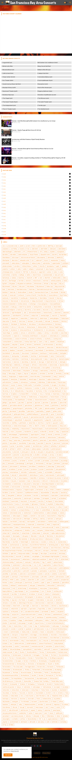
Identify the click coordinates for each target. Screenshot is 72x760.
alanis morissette (22, 254)
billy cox (61, 283)
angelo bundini (56, 263)
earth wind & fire (6, 382)
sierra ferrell (13, 623)
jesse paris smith (6, 455)
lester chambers (59, 501)
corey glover (43, 336)
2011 (36, 219)
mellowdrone (36, 527)
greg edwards (18, 420)
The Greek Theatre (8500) (10, 102)
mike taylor (13, 539)
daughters (12, 350)
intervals (50, 434)
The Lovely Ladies (18, 666)
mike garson (25, 536)
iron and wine (5, 437)
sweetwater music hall (37, 646)
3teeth (22, 246)
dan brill (22, 344)
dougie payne (12, 376)
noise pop (64, 556)
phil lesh (51, 576)
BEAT (36, 277)
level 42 (17, 504)
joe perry (14, 460)
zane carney (41, 722)
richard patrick (56, 594)
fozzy (41, 394)
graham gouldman (7, 417)
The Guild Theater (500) (45, 102)
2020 (36, 192)
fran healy (47, 394)
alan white (5, 254)
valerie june (13, 704)
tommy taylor (25, 690)
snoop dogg (65, 626)
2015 (36, 207)
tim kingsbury (31, 684)
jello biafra (46, 449)
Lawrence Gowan (6, 498)
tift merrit (5, 684)
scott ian (21, 617)
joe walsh (37, 460)
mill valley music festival (36, 539)
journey (40, 472)
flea (65, 391)
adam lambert (62, 248)
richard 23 (47, 594)
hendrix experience (53, 425)
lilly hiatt (42, 504)
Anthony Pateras (26, 266)
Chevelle (14, 321)
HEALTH (37, 425)
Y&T (40, 719)
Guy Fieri (48, 423)
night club (13, 553)
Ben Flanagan (12, 280)
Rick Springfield (29, 597)
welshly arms (59, 713)
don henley (59, 373)
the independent (41, 663)
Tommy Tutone (45, 690)
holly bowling (5, 428)
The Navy (27, 669)
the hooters (31, 663)
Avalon (55, 272)
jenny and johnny (6, 452)
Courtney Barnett (7, 341)
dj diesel (61, 370)
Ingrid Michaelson (23, 434)
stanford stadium (14, 632)
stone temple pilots (31, 640)
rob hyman (5, 603)
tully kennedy (6, 701)
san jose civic (15, 614)
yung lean (4, 722)
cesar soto (54, 315)
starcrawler (35, 632)
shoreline (4, 623)
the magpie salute (30, 666)
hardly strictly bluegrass (20, 425)
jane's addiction (53, 440)
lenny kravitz (24, 501)
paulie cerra (23, 574)
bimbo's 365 (50, 286)
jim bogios (45, 455)
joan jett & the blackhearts (40, 457)
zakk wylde (32, 722)
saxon (65, 614)
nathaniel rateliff (36, 547)
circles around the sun (25, 330)
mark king (35, 518)
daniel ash (5, 347)
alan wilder (13, 254)
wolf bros (22, 719)
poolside (49, 579)
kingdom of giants (29, 489)
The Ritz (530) (42, 105)
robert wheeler (45, 605)
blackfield (5, 292)
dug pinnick (5, 379)
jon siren (41, 469)
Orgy (43, 562)
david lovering (6, 359)
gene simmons (28, 405)
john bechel (11, 463)
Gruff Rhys (14, 423)
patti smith (26, 571)
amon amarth (5, 263)
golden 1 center (57, 411)
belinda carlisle (57, 277)
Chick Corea (22, 321)
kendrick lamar (17, 484)
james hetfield (26, 440)
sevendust (62, 617)
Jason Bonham (22, 443)
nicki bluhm (5, 553)
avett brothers (6, 275)
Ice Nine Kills (43, 431)
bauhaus (14, 277)
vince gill (22, 707)
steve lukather (33, 637)
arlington (31, 269)
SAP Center (48, 614)
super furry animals (7, 646)
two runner (34, 701)
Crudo (46, 341)
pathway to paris (52, 568)
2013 (36, 213)
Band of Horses (37, 275)
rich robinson (32, 594)
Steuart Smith (24, 634)
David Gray (33, 356)
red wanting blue (33, 588)
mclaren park (30, 524)
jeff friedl (12, 449)
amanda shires (54, 260)
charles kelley (24, 318)
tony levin (30, 693)
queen (48, 582)
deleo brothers (43, 365)
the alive (22, 652)
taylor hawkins (38, 649)
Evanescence (28, 388)
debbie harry (17, 365)
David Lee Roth (60, 356)
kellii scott (45, 481)
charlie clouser (43, 318)
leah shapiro (37, 498)
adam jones (53, 248)
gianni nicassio (61, 408)
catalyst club (34, 315)
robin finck (54, 605)
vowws (52, 707)
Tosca (66, 693)
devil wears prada (35, 367)
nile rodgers (35, 553)
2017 (36, 201)
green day (58, 417)
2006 (36, 234)
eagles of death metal (53, 379)
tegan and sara (64, 649)
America (62, 260)
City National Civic (38, 330)
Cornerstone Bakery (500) (45, 77)
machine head (27, 513)
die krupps (35, 370)
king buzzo (19, 489)
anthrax (35, 266)
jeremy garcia (25, 452)
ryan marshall (44, 611)
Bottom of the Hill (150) (44, 69)
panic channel (15, 568)
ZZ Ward (11, 724)
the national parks (17, 669)
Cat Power (26, 315)
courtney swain (18, 341)
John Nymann (23, 466)
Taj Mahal (4, 649)
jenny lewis (16, 452)
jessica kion (16, 455)
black (3, 289)
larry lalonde (27, 495)
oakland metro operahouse (39, 559)
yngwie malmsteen (53, 719)
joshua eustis (32, 472)
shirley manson (63, 620)
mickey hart (46, 533)
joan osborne (52, 457)
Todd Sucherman (46, 687)
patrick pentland (6, 571)
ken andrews (64, 481)
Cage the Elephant (16, 312)
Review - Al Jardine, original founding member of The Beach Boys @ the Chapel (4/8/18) (38, 158)
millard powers (49, 539)
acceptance (5, 248)
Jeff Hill (19, 449)
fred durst (23, 396)
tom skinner (65, 687)
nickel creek (63, 550)
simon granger (22, 623)
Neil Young (66, 547)
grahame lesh (17, 417)
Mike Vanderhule (23, 539)
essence (12, 388)
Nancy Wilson (5, 547)
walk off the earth (13, 710)
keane (28, 481)
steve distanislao (43, 634)
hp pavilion (19, 431)
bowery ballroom (53, 295)
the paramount (6, 672)
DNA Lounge (12, 373)
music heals (25, 544)
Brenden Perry (33, 298)
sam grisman (60, 611)
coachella (15, 333)
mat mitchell (13, 521)
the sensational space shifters (10, 675)
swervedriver (49, 646)
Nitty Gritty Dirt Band (8, 556)
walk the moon (24, 710)
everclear (36, 388)
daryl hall (4, 350)
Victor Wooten (6, 707)
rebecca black (51, 585)
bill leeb (46, 283)
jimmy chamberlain (7, 457)
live (37, 507)
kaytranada (22, 481)
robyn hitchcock (63, 605)
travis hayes (5, 698)
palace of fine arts (58, 565)
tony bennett (63, 690)
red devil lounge (22, 588)
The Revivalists (38, 672)
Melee (17, 527)
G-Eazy (59, 399)
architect (12, 269)
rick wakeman (39, 597)
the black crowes (62, 652)
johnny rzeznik (60, 466)
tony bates (54, 690)
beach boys (21, 277)
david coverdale (53, 353)
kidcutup (34, 486)
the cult (4, 658)
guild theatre (22, 423)
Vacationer (5, 704)
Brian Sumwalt (14, 301)
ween (45, 713)
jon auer (20, 469)
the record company (26, 672)
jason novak (57, 443)
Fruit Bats (29, 399)
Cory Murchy (47, 338)
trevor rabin (31, 698)
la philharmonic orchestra (31, 492)
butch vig (19, 309)
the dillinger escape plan (56, 658)
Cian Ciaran (5, 330)
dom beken (42, 373)
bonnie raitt (13, 295)
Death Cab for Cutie (52, 362)
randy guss (32, 585)
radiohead (13, 585)
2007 (36, 231)
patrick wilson (17, 571)
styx (11, 643)
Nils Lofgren (44, 553)
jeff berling (54, 446)
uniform (61, 701)
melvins (57, 527)
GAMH (65, 399)
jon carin (26, 469)
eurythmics (20, 388)
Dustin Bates (23, 379)
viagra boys (57, 704)
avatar (61, 272)
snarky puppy (55, 626)
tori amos (60, 693)
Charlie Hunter (65, 318)
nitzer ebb (18, 556)
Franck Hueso (56, 394)
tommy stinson (15, 690)
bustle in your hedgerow (8, 309)
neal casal (45, 547)
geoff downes (55, 405)
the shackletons (25, 675)
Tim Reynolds (40, 684)
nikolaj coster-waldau (24, 553)
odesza (51, 559)
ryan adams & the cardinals (32, 611)
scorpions (14, 617)
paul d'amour (52, 571)
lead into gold (27, 498)
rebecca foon (60, 585)
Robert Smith (16, 605)
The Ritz (46, 672)
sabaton (53, 611)
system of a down (59, 646)
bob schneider (54, 292)
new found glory (28, 550)
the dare (30, 658)
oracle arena (19, 562)
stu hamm (4, 643)
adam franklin (44, 248)
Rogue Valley (41, 608)
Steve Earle (54, 634)
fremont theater (54, 396)
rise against (31, 600)
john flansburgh (20, 463)
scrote (28, 617)
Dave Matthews (50, 350)
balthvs (29, 275)
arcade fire (5, 269)
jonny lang (5, 472)
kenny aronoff (26, 484)
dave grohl (20, 350)
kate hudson (5, 481)
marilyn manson (6, 518)
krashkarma (66, 489)
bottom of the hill (31, 295)
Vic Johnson (65, 704)
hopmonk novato (64, 428)
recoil (13, 588)
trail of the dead (40, 695)
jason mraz (48, 443)
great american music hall (37, 417)
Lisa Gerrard (20, 507)
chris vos (13, 327)
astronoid (17, 272)
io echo (64, 434)
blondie (31, 292)
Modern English (24, 542)
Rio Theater (22, 600)
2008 (36, 228)
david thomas (24, 359)
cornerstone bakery (7, 338)
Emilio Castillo (28, 385)
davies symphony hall (36, 359)
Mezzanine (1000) (43, 84)
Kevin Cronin (60, 484)
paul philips (5, 574)
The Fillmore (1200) (43, 98)
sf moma (4, 620)
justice (42, 475)
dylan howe (42, 379)
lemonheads (5, 501)
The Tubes (58, 675)
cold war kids (31, 333)
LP (32, 510)
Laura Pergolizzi (45, 495)
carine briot (66, 312)
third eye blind (54, 678)
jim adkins (37, 455)
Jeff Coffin (4, 449)
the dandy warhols (21, 658)
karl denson (42, 478)
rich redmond (22, 594)
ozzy (35, 565)
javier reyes (65, 443)
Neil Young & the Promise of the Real (12, 550)
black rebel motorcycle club (44, 289)
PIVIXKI (12, 579)
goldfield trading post (33, 414)
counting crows (57, 338)
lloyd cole (52, 507)
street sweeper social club (58, 640)
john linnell (57, 463)
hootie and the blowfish (51, 428)
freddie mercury (33, 396)
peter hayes (15, 576)
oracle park (28, 562)
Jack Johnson (24, 437)
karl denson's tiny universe (54, 478)
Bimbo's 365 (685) (8, 66)
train (48, 695)
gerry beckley (28, 408)
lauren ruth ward (64, 495)
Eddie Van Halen (52, 382)
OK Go (56, 559)
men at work (65, 527)
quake (42, 582)
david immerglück (43, 356)
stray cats (45, 640)
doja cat (26, 373)
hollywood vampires (37, 428)
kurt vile (13, 492)
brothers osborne (22, 304)
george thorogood (18, 408)
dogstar (19, 373)
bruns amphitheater (55, 304)
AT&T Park (25, 272)
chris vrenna (21, 327)
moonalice (44, 542)
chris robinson (32, 324)
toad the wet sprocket (8, 687)
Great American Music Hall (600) (12, 84)
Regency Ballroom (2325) (45, 91)
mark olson (50, 518)
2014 (36, 210)
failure (56, 388)
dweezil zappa (33, 379)
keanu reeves (36, 481)
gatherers (4, 405)
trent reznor (14, 698)
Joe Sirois (30, 460)
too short (48, 693)
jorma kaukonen (14, 472)
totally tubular (14, 695)
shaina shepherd (28, 620)
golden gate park (7, 414)
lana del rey (64, 492)
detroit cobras (24, 367)
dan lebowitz (37, 344)
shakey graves (39, 620)
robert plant (59, 603)
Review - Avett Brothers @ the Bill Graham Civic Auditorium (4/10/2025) (33, 121)
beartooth (29, 277)
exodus (43, 388)
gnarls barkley (40, 411)
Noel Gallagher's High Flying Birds (51, 556)
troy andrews (57, 698)
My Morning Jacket (53, 544)
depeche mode (64, 365)
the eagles (18, 661)
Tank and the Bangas (15, 649)
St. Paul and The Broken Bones (59, 629)
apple (57, 266)
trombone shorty (46, 698)
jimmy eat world (18, 457)
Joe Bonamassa (62, 457)
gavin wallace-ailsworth (16, 405)
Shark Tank (54, 620)
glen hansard (13, 411)
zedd (47, 722)
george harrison (6, 408)
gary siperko (54, 402)
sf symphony (12, 620)
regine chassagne (19, 591)
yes (44, 719)
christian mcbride (42, 327)
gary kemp (29, 402)
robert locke (50, 603)
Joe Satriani (22, 460)
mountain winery (62, 542)
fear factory (39, 391)
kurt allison (5, 492)
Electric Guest (62, 382)
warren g (40, 710)
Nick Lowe (38, 550)
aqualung (64, 266)
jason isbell (40, 443)
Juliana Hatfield (23, 475)
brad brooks (5, 298)
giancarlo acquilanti (50, 408)
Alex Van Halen (63, 254)
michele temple (36, 533)
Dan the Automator (48, 344)
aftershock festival (32, 251)
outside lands (16, 565)
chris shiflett (5, 327)
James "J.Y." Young (7, 440)
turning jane (15, 701)
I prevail (35, 431)
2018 (36, 198)
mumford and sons (14, 544)
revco (42, 591)
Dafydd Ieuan (60, 341)
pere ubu (47, 574)
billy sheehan (30, 286)
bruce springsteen (43, 304)
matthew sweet (6, 524)
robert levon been (40, 603)
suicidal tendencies (31, 643)
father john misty (19, 391)
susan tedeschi (25, 646)
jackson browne (52, 437)
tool (54, 693)
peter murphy (35, 576)
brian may (59, 298)
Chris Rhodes (23, 324)
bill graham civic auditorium (24, 283)
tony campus (5, 693)
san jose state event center (28, 614)
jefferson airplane (36, 449)
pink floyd (5, 579)
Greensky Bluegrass (7, 420)
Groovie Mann (5, 423)
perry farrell (62, 574)
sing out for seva (39, 623)
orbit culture (36, 562)
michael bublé (60, 530)
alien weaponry (41, 257)
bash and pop (5, 277)
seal (33, 617)
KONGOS (58, 489)
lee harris (53, 498)
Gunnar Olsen (32, 423)
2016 (36, 204)
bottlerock (21, 295)
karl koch (65, 478)
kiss (47, 489)
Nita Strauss (62, 553)
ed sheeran (33, 382)
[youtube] (40, 746)
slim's (25, 626)
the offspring (58, 669)
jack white (42, 437)
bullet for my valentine (25, 306)
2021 (36, 189)
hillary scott (63, 425)
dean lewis (33, 362)
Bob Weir (63, 292)
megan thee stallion (7, 527)
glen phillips (22, 411)
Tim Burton (22, 684)
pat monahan (34, 568)
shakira (47, 620)
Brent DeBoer (43, 298)
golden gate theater (19, 414)
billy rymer (22, 286)
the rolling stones (55, 672)
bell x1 (65, 277)
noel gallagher (36, 556)
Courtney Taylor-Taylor (30, 341)
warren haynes (56, 710)
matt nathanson (41, 521)
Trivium (38, 698)
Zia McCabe (54, 722)
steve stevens (65, 637)
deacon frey (53, 359)
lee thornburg (62, 498)
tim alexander (13, 684)
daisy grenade (6, 344)
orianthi (49, 562)
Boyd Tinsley (63, 295)
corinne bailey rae (54, 336)
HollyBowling (15, 428)
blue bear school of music (42, 292)
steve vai (4, 640)
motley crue (52, 542)
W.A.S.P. (4, 710)
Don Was (66, 373)
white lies (28, 716)
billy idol (14, 286)
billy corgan (54, 283)
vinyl (46, 707)
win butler (65, 716)
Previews (4, 582)
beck (41, 277)
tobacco (19, 687)
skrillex (4, 626)
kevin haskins (5, 486)
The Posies (15, 672)
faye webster (29, 391)
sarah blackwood (57, 614)
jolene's (4, 469)
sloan (30, 626)
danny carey (23, 347)
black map (32, 289)
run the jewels (14, 611)
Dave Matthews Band (62, 350)
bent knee (46, 280)
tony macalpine (39, 693)
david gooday (15, 356)
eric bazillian (37, 385)
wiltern (58, 716)
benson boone (37, 280)
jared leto (5, 443)
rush (22, 611)
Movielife (4, 544)
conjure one (16, 336)
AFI (24, 251)
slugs (36, 626)
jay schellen (20, 446)
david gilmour (5, 356)
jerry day (33, 452)
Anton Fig (41, 266)
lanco (3, 495)
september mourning (51, 617)
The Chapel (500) (7, 98)
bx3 (52, 309)
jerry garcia (41, 452)
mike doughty (16, 536)
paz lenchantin (32, 574)
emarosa (20, 385)
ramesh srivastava (22, 585)
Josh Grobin (24, 472)
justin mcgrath (60, 475)
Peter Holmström (25, 576)
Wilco (43, 716)
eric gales (54, 385)
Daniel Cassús (13, 347)
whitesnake (36, 716)
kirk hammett (39, 489)
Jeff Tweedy (26, 449)
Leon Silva (41, 501)
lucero (37, 510)
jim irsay (52, 455)
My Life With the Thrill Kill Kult (38, 544)
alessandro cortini (45, 254)
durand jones (14, 379)
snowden (13, 629)
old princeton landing (8, 562)
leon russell (33, 501)
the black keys (6, 655)
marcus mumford (51, 515)
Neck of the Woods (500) (45, 87)
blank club (12, 292)
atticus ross (34, 272)
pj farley (23, 579)
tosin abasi (5, 695)
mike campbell (6, 536)
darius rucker (50, 347)
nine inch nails (53, 553)
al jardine (52, 251)
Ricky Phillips (5, 600)
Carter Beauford (16, 315)
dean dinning (25, 362)
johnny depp (51, 466)
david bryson (43, 353)
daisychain (15, 344)
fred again (16, 396)
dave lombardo (39, 350)
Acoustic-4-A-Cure (24, 248)
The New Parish (36, 669)
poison (43, 579)
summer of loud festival (45, 643)
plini (38, 579)
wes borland (5, 716)
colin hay (46, 333)
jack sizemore (34, 437)
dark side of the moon (62, 347)
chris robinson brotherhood (45, 324)
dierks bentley (44, 370)
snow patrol (5, 629)
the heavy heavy (21, 663)
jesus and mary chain (27, 455)
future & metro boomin (41, 399)
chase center (5, 321)
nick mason (46, 550)
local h (66, 507)
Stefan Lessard (60, 632)
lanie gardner (11, 495)
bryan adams (5, 306)
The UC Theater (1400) (9, 109)
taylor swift (47, 649)
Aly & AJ (46, 260)
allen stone (15, 260)
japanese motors (64, 440)
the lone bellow (6, 666)
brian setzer (5, 301)
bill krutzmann (38, 283)
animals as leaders (7, 266)
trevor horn (22, 698)
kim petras (53, 486)
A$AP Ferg (50, 246)
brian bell (51, 298)
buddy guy (14, 306)
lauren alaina (54, 495)
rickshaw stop (56, 597)
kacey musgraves (23, 478)
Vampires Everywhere (30, 704)
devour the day (56, 367)
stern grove (15, 634)
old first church (64, 559)
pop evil (56, 579)
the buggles (36, 655)
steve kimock (23, 637)
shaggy (20, 620)
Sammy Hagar (6, 614)
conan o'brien (63, 333)
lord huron (13, 510)
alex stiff (54, 254)
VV (63, 707)
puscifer (37, 582)
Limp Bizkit (50, 504)
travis (66, 695)
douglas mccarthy (23, 376)
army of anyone (50, 269)
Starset (42, 632)
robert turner (35, 605)
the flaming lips (43, 661)
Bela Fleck (47, 277)
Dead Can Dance (6, 362)
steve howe (5, 637)
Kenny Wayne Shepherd (48, 484)
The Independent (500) (9, 105)
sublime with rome (19, 643)
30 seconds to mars (12, 246)
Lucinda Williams (46, 510)
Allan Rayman (5, 260)
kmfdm (52, 489)
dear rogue (41, 362)
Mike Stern (5, 539)
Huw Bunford (27, 431)
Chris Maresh (14, 324)
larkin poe (19, 495)
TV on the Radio (25, 701)
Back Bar (14, 275)
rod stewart (5, 608)
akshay (46, 251)
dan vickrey (59, 344)
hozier (12, 431)
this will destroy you (7, 681)
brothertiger (32, 304)
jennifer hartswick (56, 449)
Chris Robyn (58, 324)
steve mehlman (44, 637)
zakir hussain (23, 722)
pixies (17, 579)
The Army (41, 652)
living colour (44, 507)
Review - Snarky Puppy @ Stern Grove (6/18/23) (26, 130)
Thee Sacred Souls (29, 678)
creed (40, 341)
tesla (16, 652)
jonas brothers (49, 469)
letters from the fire (7, 504)
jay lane (12, 446)
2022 (36, 186)
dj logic (4, 373)
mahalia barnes (6, 515)
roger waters (32, 608)
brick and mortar (25, 301)
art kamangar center (7, 272)
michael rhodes (26, 533)
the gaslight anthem (54, 661)
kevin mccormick (16, 486)
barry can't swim (59, 275)
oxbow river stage (27, 565)
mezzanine (40, 530)
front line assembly (7, 399)
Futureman (52, 399)
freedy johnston (44, 396)
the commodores (63, 655)
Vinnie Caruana (39, 707)
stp (40, 640)
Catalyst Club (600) (43, 73)
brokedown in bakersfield (9, 304)
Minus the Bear (6, 542)
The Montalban (6, 669)
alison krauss (51, 257)
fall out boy (5, 391)
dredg (55, 376)
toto (21, 695)
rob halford (58, 600)
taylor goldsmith (27, 649)
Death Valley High (7, 365)
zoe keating (63, 722)
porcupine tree (65, 579)
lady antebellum (45, 492)
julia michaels (5, 475)
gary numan (45, 402)
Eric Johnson (62, 385)
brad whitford (14, 298)
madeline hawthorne (38, 513)
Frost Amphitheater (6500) (45, 80)
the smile (41, 675)
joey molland (54, 460)
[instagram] (34, 746)
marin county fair (17, 518)
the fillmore (33, 661)
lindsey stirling (59, 504)
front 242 (63, 396)
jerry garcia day (50, 452)
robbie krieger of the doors (26, 603)
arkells (25, 269)
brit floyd (61, 301)
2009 (36, 225)
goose (52, 414)
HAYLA (30, 425)
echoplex (15, 382)
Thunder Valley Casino (57, 681)
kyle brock (20, 492)
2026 (36, 174)
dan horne (29, 344)
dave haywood (29, 350)
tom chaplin (57, 687)
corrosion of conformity (36, 338)
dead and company (64, 359)
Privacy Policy (46, 753)
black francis (11, 289)
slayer (10, 626)
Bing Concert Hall (59, 286)
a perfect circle (41, 246)
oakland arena (26, 559)
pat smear (43, 568)
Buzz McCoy (28, 309)
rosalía (49, 608)
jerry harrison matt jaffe (62, 452)
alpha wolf (39, 260)
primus (11, 582)
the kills (57, 663)
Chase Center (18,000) (9, 77)
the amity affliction (32, 652)
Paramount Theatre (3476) (10, 91)
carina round (57, 312)
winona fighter (6, 719)
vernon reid (48, 704)
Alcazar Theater (34, 254)
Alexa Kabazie (6, 257)
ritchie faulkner (40, 600)
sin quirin (30, 623)
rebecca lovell (6, 588)
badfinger (21, 275)
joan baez (27, 457)
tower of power (29, 695)
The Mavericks (60, 666)
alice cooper (15, 257)
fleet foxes (5, 394)
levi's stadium (25, 504)
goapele (48, 411)
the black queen (16, 655)
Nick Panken (54, 550)
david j (52, 356)
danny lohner (41, 347)
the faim (25, 661)
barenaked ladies (47, 275)
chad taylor (5, 318)
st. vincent (5, 632)
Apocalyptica (50, 266)
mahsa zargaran (17, 515)
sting (22, 640)
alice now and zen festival (28, 257)
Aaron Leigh (59, 246)
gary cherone (12, 402)
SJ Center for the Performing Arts (55, 623)
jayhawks (27, 446)
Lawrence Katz (18, 498)
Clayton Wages (6, 333)
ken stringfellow (6, 484)
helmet (43, 425)
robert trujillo (25, 605)
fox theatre (34, 394)
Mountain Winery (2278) (9, 87)
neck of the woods (56, 547)
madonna (62, 513)
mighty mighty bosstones (58, 533)
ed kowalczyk (24, 382)
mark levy (42, 518)
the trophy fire (49, 675)
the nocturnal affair (47, 669)
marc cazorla (41, 515)
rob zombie (13, 603)
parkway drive (25, 568)
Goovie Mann (60, 414)
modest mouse (35, 542)
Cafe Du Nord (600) (8, 73)
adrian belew (17, 251)
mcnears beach (41, 524)
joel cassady (45, 460)
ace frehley (14, 248)
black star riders (58, 289)
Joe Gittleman (6, 460)
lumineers (4, 513)
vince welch (30, 707)
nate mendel (26, 547)
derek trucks (15, 367)
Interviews (57, 434)
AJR (41, 251)
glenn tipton (30, 411)
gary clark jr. (21, 402)
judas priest (58, 472)
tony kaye (14, 693)
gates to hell (63, 402)
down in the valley (35, 376)
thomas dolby (27, 681)
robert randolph (6, 605)
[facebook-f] (31, 746)
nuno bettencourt (15, 559)
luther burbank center (15, 513)
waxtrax (30, 713)
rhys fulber (14, 594)
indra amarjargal (13, 434)
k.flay (15, 478)
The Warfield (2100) (43, 109)
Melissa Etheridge (25, 527)
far (11, 391)
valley (20, 704)
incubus (4, 434)
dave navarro (16, 353)
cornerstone (64, 336)
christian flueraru (31, 327)
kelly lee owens (54, 481)
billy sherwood (40, 286)
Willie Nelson (50, 716)
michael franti (15, 533)
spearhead (28, 629)
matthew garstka (63, 521)
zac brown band (14, 722)
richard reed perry (7, 597)
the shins (34, 675)
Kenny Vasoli (36, 484)
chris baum (30, 321)
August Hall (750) (7, 62)
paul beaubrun (43, 571)
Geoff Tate (64, 405)
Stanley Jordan (26, 632)
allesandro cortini (24, 260)
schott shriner (6, 617)
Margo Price (61, 515)
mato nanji (22, 521)
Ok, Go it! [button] (8, 755)
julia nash (14, 475)
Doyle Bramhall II (46, 376)
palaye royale (6, 568)
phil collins (44, 576)
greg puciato (28, 420)
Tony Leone (22, 693)
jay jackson (5, 446)
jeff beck (46, 446)
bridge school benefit (37, 301)
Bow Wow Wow (42, 295)
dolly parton (34, 373)
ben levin (28, 280)
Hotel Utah (5, 431)
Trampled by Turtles (57, 695)
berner (65, 280)
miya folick (15, 542)
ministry (57, 539)
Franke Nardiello (6, 396)
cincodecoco (14, 330)
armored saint (39, 269)
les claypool (49, 501)
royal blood (5, 611)
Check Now (13, 751)
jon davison (34, 469)
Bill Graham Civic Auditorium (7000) (48, 62)
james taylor (43, 440)
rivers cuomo (50, 600)
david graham (24, 356)
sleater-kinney (18, 626)
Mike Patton (50, 536)
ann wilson (17, 266)
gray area (26, 417)
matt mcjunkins (31, 521)
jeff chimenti (62, 446)
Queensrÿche (56, 582)
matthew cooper (52, 521)
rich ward (40, 594)
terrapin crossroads (7, 652)
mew (33, 530)
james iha (35, 440)
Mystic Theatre (65, 544)
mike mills (41, 536)
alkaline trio (60, 257)
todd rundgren (36, 687)
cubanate (52, 341)
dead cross (16, 362)
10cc (3, 246)
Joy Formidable (49, 472)
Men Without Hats (7, 530)
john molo (5, 466)
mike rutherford (60, 536)
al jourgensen (60, 251)
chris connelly (39, 321)
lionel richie (12, 507)
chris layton (5, 324)
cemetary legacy (44, 315)
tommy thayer (35, 690)
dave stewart (25, 353)
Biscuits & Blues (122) (8, 69)
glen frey (4, 411)
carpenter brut (6, 315)
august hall (42, 272)
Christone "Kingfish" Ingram (56, 327)
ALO (33, 260)
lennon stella (14, 501)
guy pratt (55, 423)
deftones (34, 365)
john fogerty (30, 463)
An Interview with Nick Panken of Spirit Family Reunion (28, 139)
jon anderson (12, 469)
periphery (54, 574)
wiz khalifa (15, 719)
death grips (63, 362)
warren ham (47, 710)
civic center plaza (50, 330)
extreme (50, 388)
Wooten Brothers (32, 719)
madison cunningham (51, 513)
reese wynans (43, 588)
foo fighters (14, 394)
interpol (43, 434)
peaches (40, 574)
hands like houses (7, 425)
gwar (61, 423)
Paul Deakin (62, 571)
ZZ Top (4, 724)
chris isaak (47, 321)
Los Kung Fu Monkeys (24, 510)
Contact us (37, 753)
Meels (48, 524)
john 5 (3, 463)
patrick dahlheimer (64, 568)
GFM (36, 408)
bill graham (12, 283)
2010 (36, 222)
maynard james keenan (19, 524)
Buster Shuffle (57, 306)
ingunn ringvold (35, 434)
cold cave (23, 333)
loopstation (5, 510)
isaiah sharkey (15, 437)
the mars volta (41, 666)
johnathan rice (41, 466)
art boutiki (59, 269)
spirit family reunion (39, 629)
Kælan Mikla (33, 478)
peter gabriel (5, 576)
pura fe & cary (28, 582)
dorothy (4, 376)
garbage (4, 402)
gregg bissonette (38, 420)
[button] (66, 3)
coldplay (39, 333)
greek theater (50, 417)
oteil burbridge (6, 565)
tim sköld (49, 684)
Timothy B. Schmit (59, 684)
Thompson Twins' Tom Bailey (41, 681)
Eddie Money (41, 382)
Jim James (59, 455)
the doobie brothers (7, 661)
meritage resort (18, 530)
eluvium (13, 385)
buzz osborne (37, 309)
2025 (36, 177)
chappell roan (14, 318)
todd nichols (27, 687)
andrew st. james (36, 263)
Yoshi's (62, 719)
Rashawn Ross (41, 585)
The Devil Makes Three (41, 658)
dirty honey (53, 370)
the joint (50, 663)
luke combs (65, 510)
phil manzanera (60, 576)
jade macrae (61, 437)
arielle (19, 269)
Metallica (27, 530)
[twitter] (37, 746)
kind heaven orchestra (8, 489)
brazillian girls (24, 298)
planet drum (31, 579)
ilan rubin (51, 431)
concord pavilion (6, 336)
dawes (46, 359)
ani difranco (65, 263)
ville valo (14, 707)
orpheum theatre (57, 562)
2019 (36, 195)
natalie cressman (16, 547)
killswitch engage (43, 486)
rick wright (47, 597)
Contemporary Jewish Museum (30, 336)
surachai (17, 646)
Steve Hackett (63, 634)
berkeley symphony (56, 280)
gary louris (37, 402)
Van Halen (40, 704)
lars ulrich (35, 495)
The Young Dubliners (16, 678)
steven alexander (14, 640)
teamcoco (55, 649)
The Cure (11, 658)
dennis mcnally (53, 365)
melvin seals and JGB (47, 527)
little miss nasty (30, 507)
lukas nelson (56, 510)
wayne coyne (38, 713)
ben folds (21, 280)
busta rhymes (47, 306)
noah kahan (27, 556)
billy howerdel (6, 286)
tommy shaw (5, 690)
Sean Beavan (40, 617)
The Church (54, 655)
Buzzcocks (46, 309)
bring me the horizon (50, 301)
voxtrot (58, 707)
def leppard (26, 365)
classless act (60, 330)
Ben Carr (4, 280)
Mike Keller (34, 536)
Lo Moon (59, 507)
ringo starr (14, 600)
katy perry (14, 481)
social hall (20, 629)
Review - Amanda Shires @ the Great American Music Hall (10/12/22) (32, 148)
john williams (32, 466)
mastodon (5, 521)
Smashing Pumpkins (45, 626)
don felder (50, 373)
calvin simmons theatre (35, 312)
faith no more (64, 388)
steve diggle (33, 634)
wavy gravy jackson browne (9, 713)
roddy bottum (14, 608)
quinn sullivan (65, 582)
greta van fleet (57, 420)
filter (45, 391)
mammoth (33, 515)
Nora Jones (5, 559)
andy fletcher (46, 263)
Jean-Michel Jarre (37, 446)
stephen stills (6, 634)
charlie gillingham (54, 318)
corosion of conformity (21, 338)
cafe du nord (5, 312)
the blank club (27, 655)
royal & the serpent (58, 608)
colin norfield (54, 333)
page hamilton (47, 565)
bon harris (4, 295)
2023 (36, 183)
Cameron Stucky (47, 312)
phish (67, 576)
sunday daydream (58, 643)
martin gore (58, 518)
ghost (40, 408)
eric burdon (46, 385)
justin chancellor (50, 475)
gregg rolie (48, 420)
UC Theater (53, 701)
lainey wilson (55, 492)
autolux (49, 272)
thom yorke (18, 681)
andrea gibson (25, 263)
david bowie (34, 353)
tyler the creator (43, 701)
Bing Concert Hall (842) (44, 66)
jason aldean (13, 443)
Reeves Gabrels (53, 588)
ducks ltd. (61, 376)
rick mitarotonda (18, 597)
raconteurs (5, 585)
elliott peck (5, 385)
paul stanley (14, 574)
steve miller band (54, 637)
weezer (51, 713)
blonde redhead (22, 292)
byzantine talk (59, 309)
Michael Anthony (49, 530)
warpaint (33, 710)
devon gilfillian (46, 367)
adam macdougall (7, 251)
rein (27, 591)
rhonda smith (5, 594)
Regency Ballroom (7, 591)
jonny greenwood (60, 469)
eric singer (5, 388)
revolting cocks (58, 591)
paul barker (34, 571)
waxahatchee (22, 713)
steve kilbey (14, 637)
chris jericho (56, 321)
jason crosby (32, 443)
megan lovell (55, 524)
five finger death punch (55, 391)
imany (57, 431)
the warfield (5, 678)
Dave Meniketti (6, 353)
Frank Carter (65, 394)
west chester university (17, 716)
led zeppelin (45, 498)
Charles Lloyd (33, 318)
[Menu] (2, 3)
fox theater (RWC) (24, 394)
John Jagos (49, 463)
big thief (4, 283)
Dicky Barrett (26, 370)
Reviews (49, 591)
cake (25, 312)
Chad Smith (63, 315)
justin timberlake (6, 478)
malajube (25, 515)
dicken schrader (17, 370)
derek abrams (5, 367)
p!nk (40, 565)
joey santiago (64, 460)
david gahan (63, 353)
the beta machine (51, 652)
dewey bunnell (6, 370)
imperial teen (64, 431)
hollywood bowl (25, 428)
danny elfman (31, 347)
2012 (36, 216)
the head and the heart (8, 663)
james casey (17, 440)
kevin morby (26, 486)
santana (40, 614)
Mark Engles (27, 518)
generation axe (39, 405)
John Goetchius (40, 463)
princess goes (18, 582)
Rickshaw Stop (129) (8, 94)
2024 (36, 180)
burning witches (38, 306)
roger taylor (24, 608)
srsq (47, 629)
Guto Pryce (41, 423)
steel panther (50, 632)
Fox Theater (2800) (8, 80)
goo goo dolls (44, 414)
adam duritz (35, 248)
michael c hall (6, 533)
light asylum (35, 504)
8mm (33, 246)
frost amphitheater (20, 399)
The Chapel (45, 655)
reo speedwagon (34, 591)
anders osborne (16, 263)
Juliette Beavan (33, 475)
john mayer (65, 463)
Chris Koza (64, 321)
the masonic (50, 666)
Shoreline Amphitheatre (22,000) (47, 94)
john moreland (13, 466)
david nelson (15, 359)
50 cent (28, 246)
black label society (22, 289)
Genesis (47, 405)
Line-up (4, 507)
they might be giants (42, 678)
